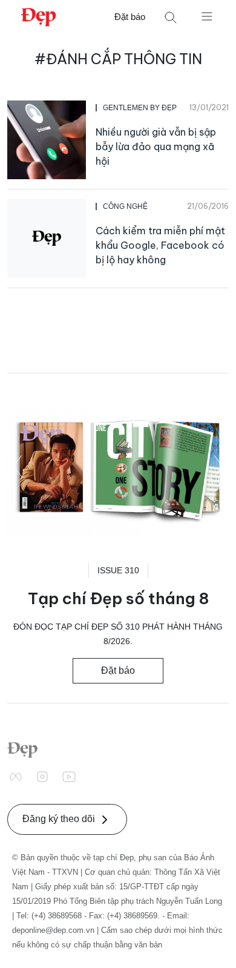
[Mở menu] (207, 16)
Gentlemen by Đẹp (140, 107)
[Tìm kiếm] (170, 17)
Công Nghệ (125, 206)
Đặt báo (129, 17)
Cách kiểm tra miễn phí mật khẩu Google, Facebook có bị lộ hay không (160, 245)
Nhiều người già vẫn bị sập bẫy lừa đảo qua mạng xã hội (156, 146)
